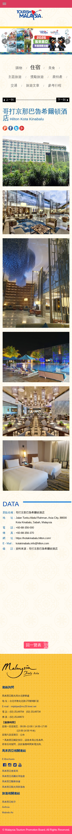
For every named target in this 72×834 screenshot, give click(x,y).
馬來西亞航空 (9, 801)
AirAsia (5, 807)
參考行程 (54, 85)
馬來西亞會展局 (10, 771)
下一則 (62, 99)
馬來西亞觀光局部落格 (13, 787)
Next (67, 41)
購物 (19, 68)
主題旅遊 (14, 77)
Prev (4, 41)
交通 (14, 85)
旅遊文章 (32, 85)
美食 (51, 68)
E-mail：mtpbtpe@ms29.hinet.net (19, 706)
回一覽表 (33, 645)
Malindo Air (7, 812)
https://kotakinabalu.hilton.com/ (33, 538)
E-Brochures (8, 759)
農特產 (57, 77)
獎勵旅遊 (37, 77)
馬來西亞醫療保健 (11, 781)
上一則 (10, 99)
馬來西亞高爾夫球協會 (13, 776)
